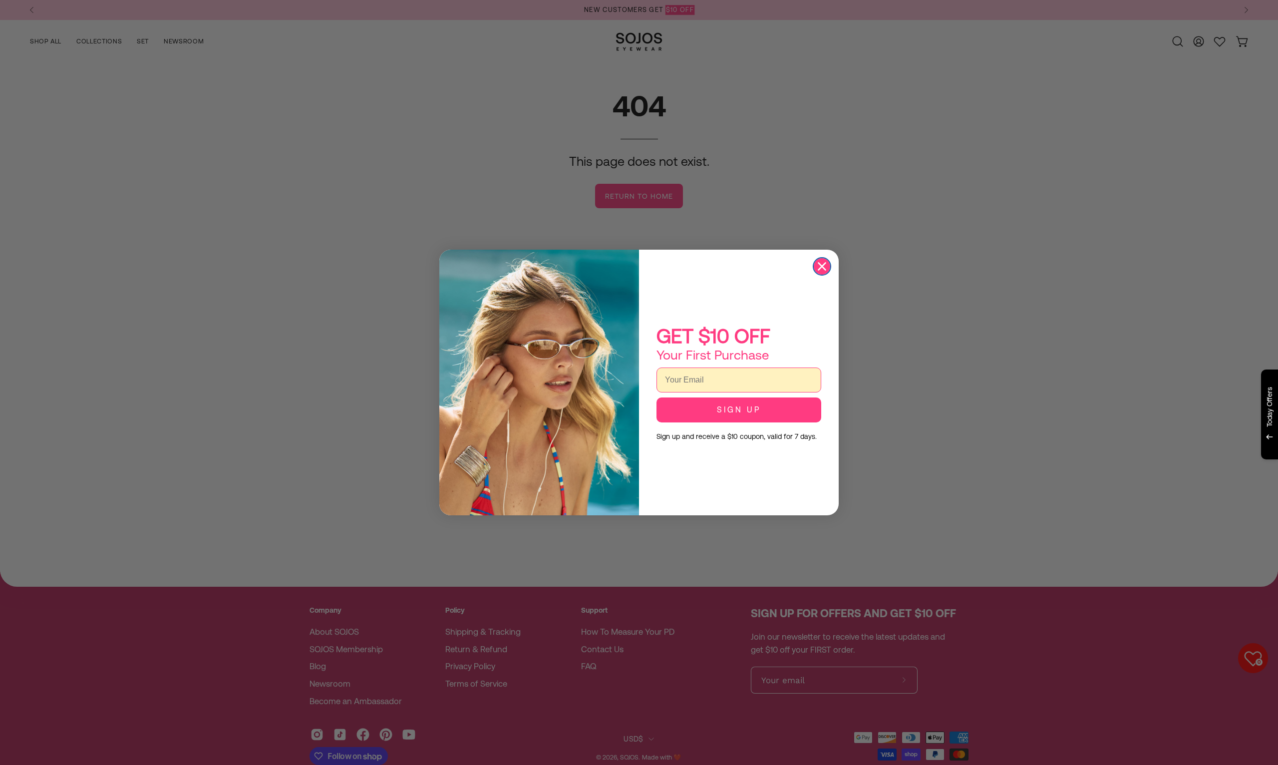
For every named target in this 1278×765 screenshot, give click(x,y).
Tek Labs (1181, 471)
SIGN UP (739, 409)
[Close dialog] (822, 266)
